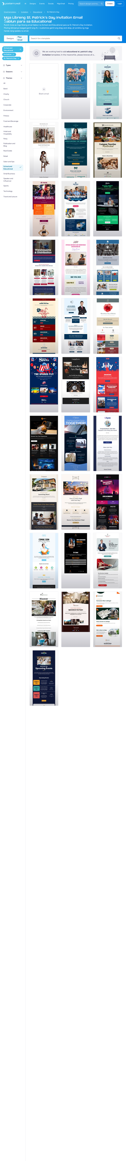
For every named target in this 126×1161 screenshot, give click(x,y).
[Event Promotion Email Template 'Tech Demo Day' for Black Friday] (107, 208)
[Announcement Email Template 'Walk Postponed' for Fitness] (75, 91)
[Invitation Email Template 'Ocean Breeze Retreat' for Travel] (44, 619)
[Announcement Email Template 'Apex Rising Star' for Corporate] (107, 443)
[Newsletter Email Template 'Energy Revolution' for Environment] (75, 443)
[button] (22, 65)
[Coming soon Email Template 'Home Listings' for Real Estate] (107, 619)
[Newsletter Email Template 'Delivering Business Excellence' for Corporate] (75, 326)
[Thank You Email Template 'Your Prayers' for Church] (75, 619)
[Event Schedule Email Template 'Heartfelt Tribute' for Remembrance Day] (107, 326)
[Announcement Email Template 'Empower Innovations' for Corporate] (107, 91)
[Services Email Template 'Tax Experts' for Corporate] (107, 560)
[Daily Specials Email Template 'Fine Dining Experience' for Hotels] (75, 502)
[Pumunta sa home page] (10, 3)
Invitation (24, 12)
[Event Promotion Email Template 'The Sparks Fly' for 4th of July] (44, 384)
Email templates (10, 12)
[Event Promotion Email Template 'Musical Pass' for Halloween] (107, 502)
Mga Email (20, 38)
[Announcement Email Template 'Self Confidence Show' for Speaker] (75, 560)
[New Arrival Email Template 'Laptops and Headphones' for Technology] (44, 443)
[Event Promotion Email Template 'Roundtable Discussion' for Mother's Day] (75, 267)
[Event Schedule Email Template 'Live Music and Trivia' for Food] (44, 326)
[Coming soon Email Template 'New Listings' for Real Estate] (44, 502)
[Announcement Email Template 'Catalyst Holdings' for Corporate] (75, 150)
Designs (10, 38)
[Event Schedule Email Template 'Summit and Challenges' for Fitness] (44, 208)
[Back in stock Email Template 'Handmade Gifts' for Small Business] (107, 150)
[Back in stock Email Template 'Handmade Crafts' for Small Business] (75, 384)
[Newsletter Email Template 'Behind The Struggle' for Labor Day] (107, 267)
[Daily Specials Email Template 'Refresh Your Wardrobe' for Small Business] (44, 150)
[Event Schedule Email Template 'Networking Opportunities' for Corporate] (44, 678)
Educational (37, 12)
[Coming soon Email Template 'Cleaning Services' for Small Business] (44, 560)
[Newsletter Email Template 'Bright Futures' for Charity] (75, 208)
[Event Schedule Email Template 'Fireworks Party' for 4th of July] (107, 384)
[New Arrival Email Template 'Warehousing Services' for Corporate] (44, 267)
